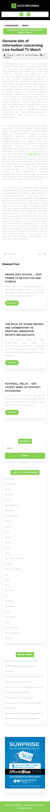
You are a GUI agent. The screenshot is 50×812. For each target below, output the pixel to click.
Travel (8, 622)
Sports (25, 25)
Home (7, 553)
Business (9, 495)
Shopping (9, 601)
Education (9, 511)
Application (10, 479)
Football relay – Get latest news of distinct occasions (23, 387)
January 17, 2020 (13, 55)
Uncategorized (11, 628)
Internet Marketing (13, 569)
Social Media (10, 606)
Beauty (8, 489)
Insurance (9, 564)
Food (7, 532)
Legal (7, 580)
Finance (8, 527)
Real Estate (10, 590)
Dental (8, 500)
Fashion (8, 521)
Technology (10, 617)
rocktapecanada (11, 25)
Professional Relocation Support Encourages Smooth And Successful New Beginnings (23, 703)
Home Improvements (14, 558)
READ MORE (13, 304)
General (8, 542)
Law (6, 574)
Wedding (8, 638)
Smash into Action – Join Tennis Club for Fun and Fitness (23, 278)
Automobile (10, 484)
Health (8, 548)
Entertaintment (12, 516)
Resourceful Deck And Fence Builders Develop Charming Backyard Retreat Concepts (21, 666)
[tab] (21, 14)
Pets (7, 585)
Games (8, 537)
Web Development (13, 633)
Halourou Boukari (32, 55)
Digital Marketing (12, 505)
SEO (7, 596)
